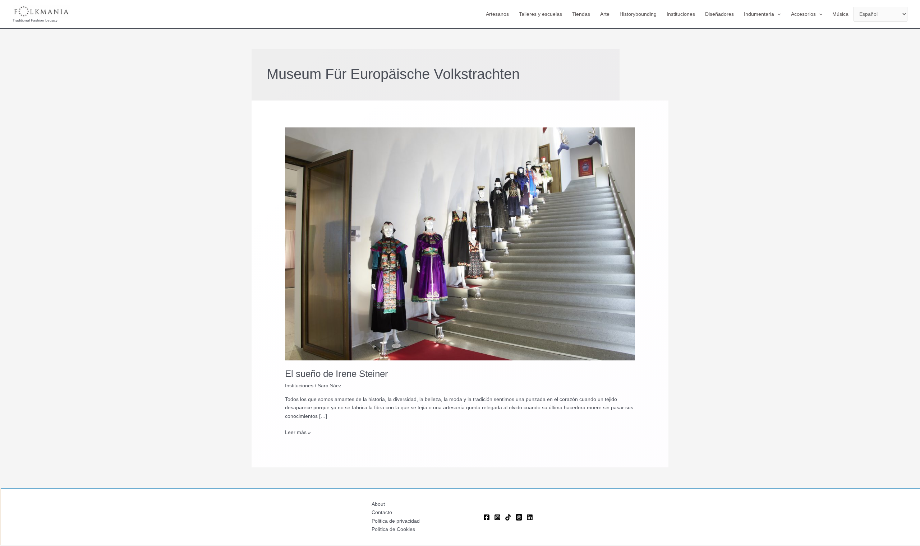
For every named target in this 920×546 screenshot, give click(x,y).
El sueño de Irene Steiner (336, 373)
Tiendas (581, 14)
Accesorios (803, 14)
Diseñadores (719, 14)
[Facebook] (486, 517)
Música (840, 14)
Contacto (382, 512)
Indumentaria (759, 14)
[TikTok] (508, 517)
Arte (605, 14)
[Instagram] (497, 517)
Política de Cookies (393, 529)
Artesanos (497, 14)
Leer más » (298, 433)
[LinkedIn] (529, 517)
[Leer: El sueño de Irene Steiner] (460, 243)
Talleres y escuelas (540, 14)
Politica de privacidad (396, 521)
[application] (777, 14)
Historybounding (638, 14)
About (378, 504)
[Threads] (519, 517)
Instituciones (681, 14)
